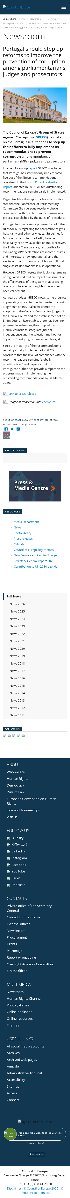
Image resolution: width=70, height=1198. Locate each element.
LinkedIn (18, 851)
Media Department (26, 522)
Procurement (17, 937)
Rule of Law (15, 792)
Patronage (14, 950)
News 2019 (17, 656)
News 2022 (17, 634)
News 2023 (17, 626)
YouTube (18, 871)
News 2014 (17, 693)
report (33, 168)
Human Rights (17, 778)
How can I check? (35, 1143)
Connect (13, 1100)
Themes (13, 1025)
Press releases (23, 538)
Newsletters (16, 930)
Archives (13, 1053)
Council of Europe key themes (34, 550)
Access (12, 1093)
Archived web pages (22, 1059)
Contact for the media (23, 917)
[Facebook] (6, 429)
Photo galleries (18, 1005)
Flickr (15, 878)
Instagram (19, 858)
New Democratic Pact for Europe (35, 555)
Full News (14, 596)
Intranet (37, 1154)
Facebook (18, 864)
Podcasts (18, 885)
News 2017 (17, 671)
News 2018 (17, 663)
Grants (12, 944)
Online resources (20, 1018)
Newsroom (15, 991)
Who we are (16, 772)
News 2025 (17, 611)
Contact (44, 1193)
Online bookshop (19, 1012)
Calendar (20, 544)
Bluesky (17, 838)
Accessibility (16, 1079)
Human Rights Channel (24, 998)
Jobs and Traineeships (23, 810)
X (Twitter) (19, 844)
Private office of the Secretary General (29, 908)
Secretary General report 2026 (34, 561)
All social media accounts (25, 1046)
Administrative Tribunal (24, 1073)
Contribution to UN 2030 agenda (36, 566)
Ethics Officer (17, 970)
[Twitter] (12, 429)
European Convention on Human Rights (31, 801)
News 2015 (17, 685)
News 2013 (17, 700)
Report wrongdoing (21, 957)
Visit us (12, 817)
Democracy (15, 785)
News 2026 (17, 604)
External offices (18, 924)
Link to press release (22, 393)
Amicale (13, 1066)
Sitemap (13, 1086)
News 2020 (17, 648)
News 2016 (17, 678)
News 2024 (17, 619)
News (17, 527)
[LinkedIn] (18, 429)
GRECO (41, 137)
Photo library (22, 533)
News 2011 (17, 715)
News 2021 (17, 641)
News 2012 (17, 708)
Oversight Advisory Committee (30, 964)
